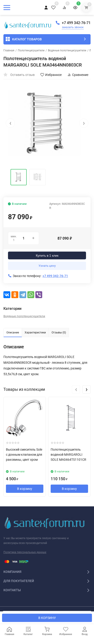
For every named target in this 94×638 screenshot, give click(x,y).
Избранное (53, 75)
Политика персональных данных (24, 552)
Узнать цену (47, 265)
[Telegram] (22, 294)
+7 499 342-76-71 (76, 23)
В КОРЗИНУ (47, 618)
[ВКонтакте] (6, 294)
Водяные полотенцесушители (67, 50)
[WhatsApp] (30, 294)
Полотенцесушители (31, 50)
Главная (8, 50)
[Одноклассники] (14, 294)
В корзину (24, 489)
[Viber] (38, 294)
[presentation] (10, 123)
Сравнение (80, 75)
